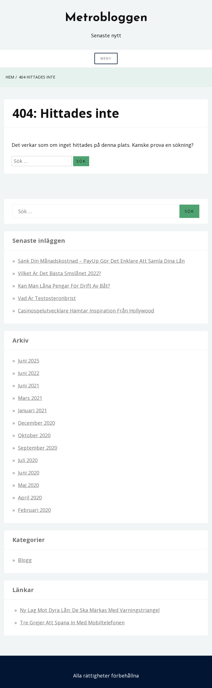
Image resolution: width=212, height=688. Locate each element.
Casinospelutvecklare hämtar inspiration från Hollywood (86, 310)
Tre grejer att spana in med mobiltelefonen (72, 622)
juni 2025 (28, 360)
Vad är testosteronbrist (47, 298)
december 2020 (36, 422)
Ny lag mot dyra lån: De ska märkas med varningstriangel (90, 610)
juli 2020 (28, 460)
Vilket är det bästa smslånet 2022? (59, 273)
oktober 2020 (34, 435)
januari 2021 (32, 410)
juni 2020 (28, 472)
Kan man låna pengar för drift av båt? (64, 285)
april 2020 (30, 497)
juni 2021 (28, 385)
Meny (106, 58)
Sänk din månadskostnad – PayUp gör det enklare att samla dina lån (101, 260)
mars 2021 (30, 398)
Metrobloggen (106, 18)
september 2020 (37, 447)
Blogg (25, 560)
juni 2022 (28, 373)
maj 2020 (28, 485)
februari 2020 (34, 510)
